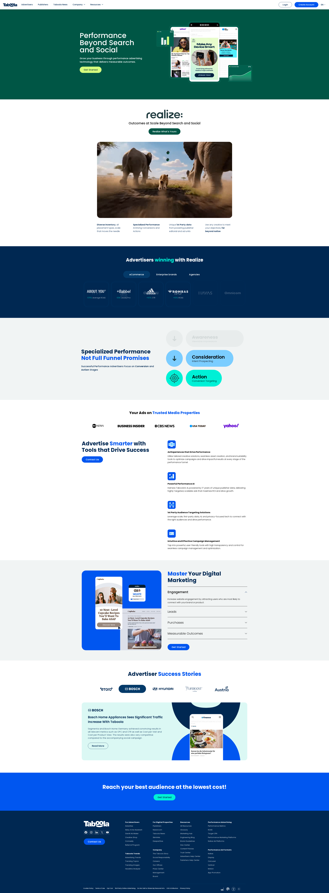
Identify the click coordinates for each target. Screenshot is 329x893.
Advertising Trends (133, 857)
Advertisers (27, 4)
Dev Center (185, 845)
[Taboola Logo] (10, 4)
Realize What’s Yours (164, 131)
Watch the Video (215, 212)
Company (78, 4)
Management (158, 872)
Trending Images (132, 865)
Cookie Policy (88, 888)
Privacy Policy (185, 888)
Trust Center (185, 852)
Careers (156, 861)
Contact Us (92, 459)
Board (155, 876)
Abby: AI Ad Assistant (133, 830)
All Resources (186, 826)
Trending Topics (132, 861)
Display (211, 857)
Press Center (158, 869)
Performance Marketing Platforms (222, 837)
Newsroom (157, 830)
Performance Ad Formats (220, 850)
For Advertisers (132, 822)
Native (210, 853)
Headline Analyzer (132, 869)
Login (285, 4)
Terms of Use (100, 888)
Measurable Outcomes (185, 633)
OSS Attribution (172, 888)
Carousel (212, 861)
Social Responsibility (161, 857)
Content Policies (187, 848)
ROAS (210, 830)
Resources (95, 4)
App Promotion (214, 872)
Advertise (129, 826)
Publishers (43, 4)
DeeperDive (158, 841)
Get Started (91, 69)
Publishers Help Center (189, 860)
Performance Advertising (220, 822)
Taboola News (60, 4)
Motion (211, 869)
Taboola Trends (132, 853)
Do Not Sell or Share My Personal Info (151, 888)
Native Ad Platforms (216, 841)
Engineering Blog (187, 837)
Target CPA (212, 833)
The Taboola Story (160, 853)
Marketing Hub (186, 833)
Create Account (306, 4)
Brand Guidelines (187, 841)
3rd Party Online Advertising (125, 888)
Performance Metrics (217, 826)
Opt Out (110, 888)
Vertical (211, 865)
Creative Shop (131, 837)
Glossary (184, 830)
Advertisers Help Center (190, 856)
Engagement (178, 592)
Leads (172, 611)
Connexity (129, 841)
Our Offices (157, 865)
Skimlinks (156, 837)
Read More (98, 745)
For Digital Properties (163, 822)
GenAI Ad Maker (132, 833)
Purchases (176, 622)
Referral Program (132, 845)
